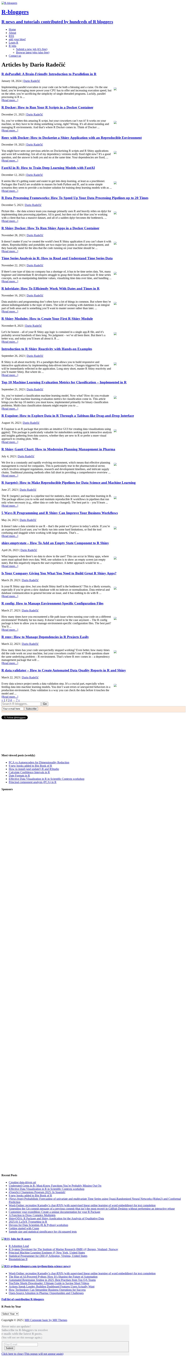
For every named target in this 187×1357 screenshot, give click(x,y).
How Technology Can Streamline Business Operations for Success (47, 1289)
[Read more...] (9, 100)
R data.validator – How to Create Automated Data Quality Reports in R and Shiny (63, 670)
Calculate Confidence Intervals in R (29, 772)
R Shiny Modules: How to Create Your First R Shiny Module (47, 319)
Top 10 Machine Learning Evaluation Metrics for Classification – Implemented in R (64, 382)
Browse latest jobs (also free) (32, 52)
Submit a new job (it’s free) (31, 49)
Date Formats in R (19, 775)
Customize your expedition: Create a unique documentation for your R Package (54, 1211)
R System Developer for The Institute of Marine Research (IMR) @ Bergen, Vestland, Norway (63, 1249)
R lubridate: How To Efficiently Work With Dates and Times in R (50, 288)
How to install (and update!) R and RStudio (34, 769)
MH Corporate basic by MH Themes (46, 1320)
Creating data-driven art (22, 1182)
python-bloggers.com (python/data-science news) (40, 1266)
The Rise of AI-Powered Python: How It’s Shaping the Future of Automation (53, 1276)
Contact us (15, 55)
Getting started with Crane (24, 1228)
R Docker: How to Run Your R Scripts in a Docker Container (47, 107)
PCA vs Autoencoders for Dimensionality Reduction (39, 762)
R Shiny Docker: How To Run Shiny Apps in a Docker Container (50, 228)
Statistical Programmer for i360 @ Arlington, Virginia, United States (48, 1255)
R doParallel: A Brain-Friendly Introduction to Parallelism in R (48, 74)
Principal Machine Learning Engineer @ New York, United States (47, 1252)
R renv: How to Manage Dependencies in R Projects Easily (45, 637)
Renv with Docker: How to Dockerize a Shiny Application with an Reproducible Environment (71, 138)
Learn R (13, 42)
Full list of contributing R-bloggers (22, 1299)
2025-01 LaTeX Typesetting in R (28, 1221)
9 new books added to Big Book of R (30, 765)
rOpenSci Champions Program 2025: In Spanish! (37, 1192)
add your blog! (17, 39)
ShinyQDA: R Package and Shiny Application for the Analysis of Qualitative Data (56, 1218)
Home (12, 29)
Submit (9, 1348)
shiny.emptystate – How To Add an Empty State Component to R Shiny (55, 543)
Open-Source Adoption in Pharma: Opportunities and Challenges (46, 1293)
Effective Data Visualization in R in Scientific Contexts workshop (46, 778)
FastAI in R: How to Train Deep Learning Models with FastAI (48, 168)
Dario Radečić (31, 80)
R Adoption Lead (19, 1246)
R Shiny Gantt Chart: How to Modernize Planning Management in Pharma (58, 449)
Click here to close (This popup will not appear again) (32, 1353)
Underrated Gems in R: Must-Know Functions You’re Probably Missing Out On (55, 1185)
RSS (11, 36)
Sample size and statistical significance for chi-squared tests (43, 1231)
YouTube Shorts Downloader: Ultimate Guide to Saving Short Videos (49, 1283)
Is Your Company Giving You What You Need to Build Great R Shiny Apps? (59, 573)
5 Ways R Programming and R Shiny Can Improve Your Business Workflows (59, 513)
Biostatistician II (18, 1259)
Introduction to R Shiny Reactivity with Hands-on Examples (46, 349)
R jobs (12, 45)
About (12, 32)
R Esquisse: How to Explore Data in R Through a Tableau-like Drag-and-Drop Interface (67, 416)
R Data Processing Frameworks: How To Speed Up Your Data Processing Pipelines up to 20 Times (74, 198)
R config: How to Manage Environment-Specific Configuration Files (52, 603)
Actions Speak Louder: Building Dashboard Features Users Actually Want (51, 1286)
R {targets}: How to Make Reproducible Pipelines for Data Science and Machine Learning (68, 482)
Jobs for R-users (21, 1238)
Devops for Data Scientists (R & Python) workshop (38, 1225)
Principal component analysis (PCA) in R (32, 782)
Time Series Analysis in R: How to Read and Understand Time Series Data (57, 258)
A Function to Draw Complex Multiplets (32, 1215)
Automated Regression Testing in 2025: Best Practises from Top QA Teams (52, 1279)
